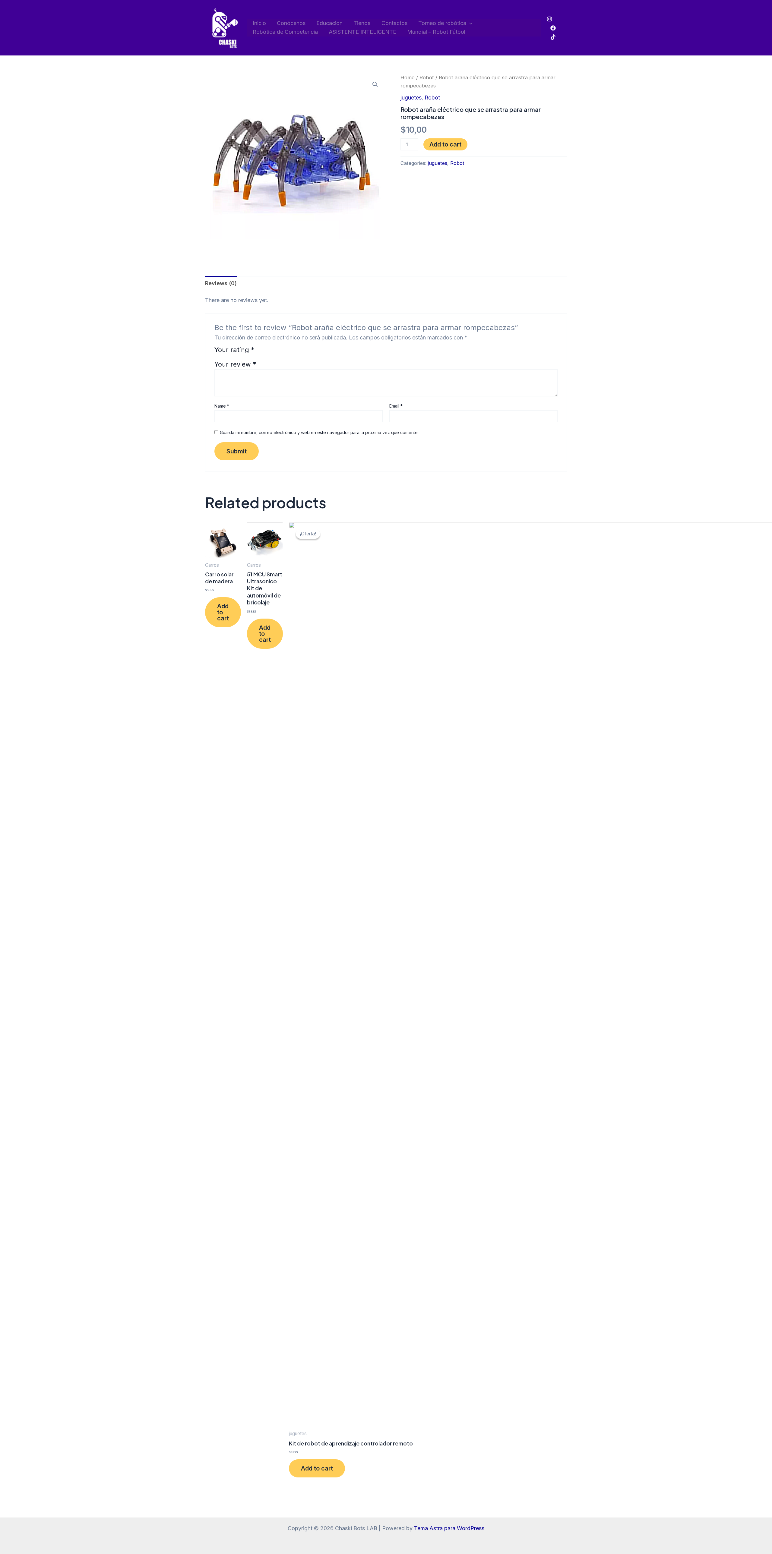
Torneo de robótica (442, 23)
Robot (426, 77)
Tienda (362, 23)
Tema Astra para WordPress (449, 1528)
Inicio (259, 23)
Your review (235, 364)
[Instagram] (549, 19)
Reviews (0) (221, 283)
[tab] (221, 283)
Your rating (234, 350)
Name (221, 405)
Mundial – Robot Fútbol (436, 32)
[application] (469, 23)
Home (407, 77)
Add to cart (445, 144)
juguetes (411, 97)
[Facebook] (553, 28)
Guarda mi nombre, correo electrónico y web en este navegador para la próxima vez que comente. (319, 432)
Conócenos (291, 23)
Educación (329, 23)
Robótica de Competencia (285, 32)
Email (396, 405)
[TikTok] (553, 37)
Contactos (394, 23)
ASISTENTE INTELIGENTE (362, 32)
